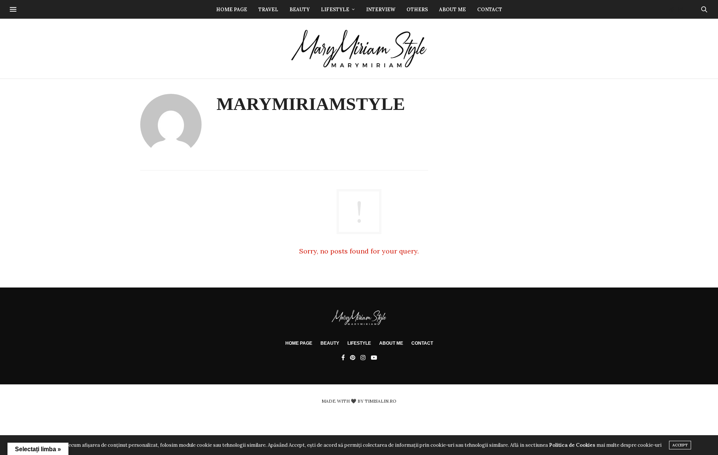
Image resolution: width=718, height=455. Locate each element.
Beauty (299, 9)
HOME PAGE (298, 343)
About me (452, 9)
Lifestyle (335, 9)
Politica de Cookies (572, 445)
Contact (489, 9)
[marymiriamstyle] (359, 48)
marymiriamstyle (311, 104)
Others (417, 9)
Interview (380, 9)
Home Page (231, 9)
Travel (268, 9)
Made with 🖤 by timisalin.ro (359, 401)
